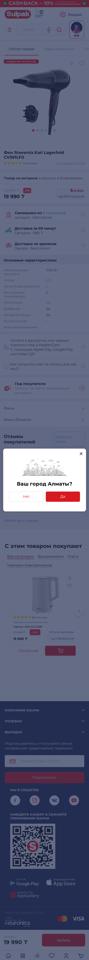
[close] (81, 453)
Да (62, 496)
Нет (26, 496)
